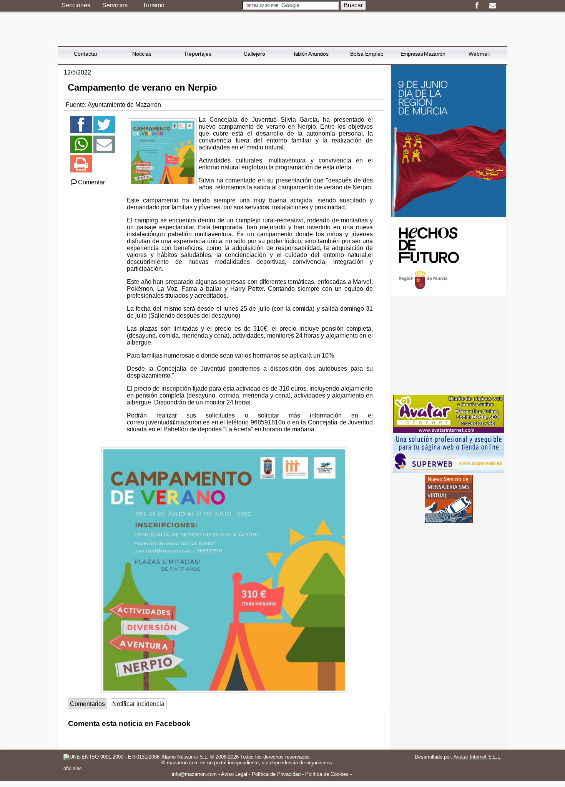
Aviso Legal (234, 774)
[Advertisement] (448, 345)
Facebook (477, 6)
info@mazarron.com (194, 774)
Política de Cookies (327, 774)
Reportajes (198, 54)
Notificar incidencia (138, 704)
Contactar (86, 54)
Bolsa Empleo (367, 54)
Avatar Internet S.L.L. (478, 757)
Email (492, 6)
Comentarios (87, 704)
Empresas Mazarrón (422, 54)
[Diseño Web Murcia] (448, 431)
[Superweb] (448, 471)
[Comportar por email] (104, 147)
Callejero (254, 54)
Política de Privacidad (276, 774)
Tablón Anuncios (311, 54)
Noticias (141, 54)
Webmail (479, 54)
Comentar (91, 182)
